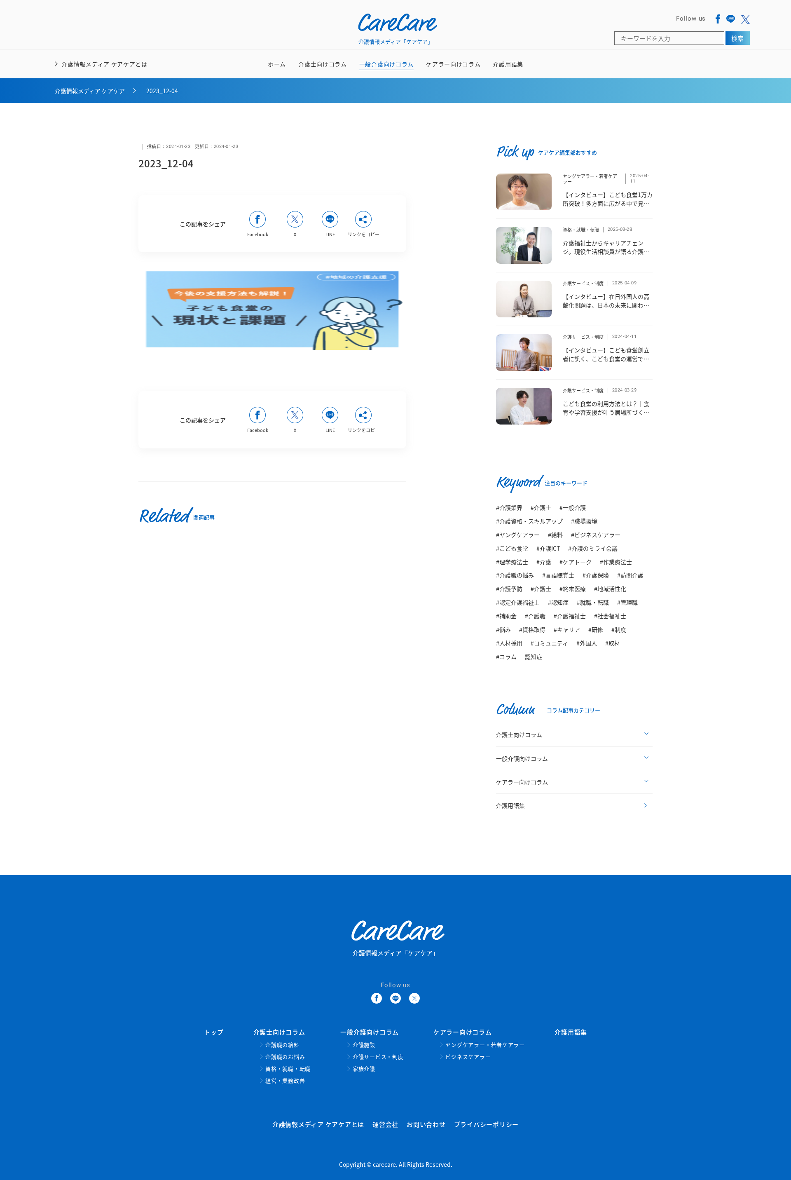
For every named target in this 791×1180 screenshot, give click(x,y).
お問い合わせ (426, 1124)
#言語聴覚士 (558, 575)
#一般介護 (572, 507)
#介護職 (535, 616)
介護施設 (364, 1045)
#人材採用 (509, 643)
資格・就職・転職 (581, 229)
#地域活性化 (610, 588)
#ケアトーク (575, 562)
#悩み (503, 629)
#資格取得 (532, 629)
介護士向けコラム (322, 69)
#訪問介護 (630, 575)
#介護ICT (548, 548)
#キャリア (567, 629)
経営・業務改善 (285, 1081)
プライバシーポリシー (486, 1124)
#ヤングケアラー (518, 534)
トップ (213, 1032)
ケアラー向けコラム (453, 69)
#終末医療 (572, 588)
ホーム (277, 64)
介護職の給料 (282, 1045)
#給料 (555, 534)
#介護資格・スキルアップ (529, 521)
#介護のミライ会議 (593, 548)
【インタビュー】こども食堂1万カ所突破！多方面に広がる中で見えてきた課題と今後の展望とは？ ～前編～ (608, 207)
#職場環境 (584, 521)
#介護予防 (509, 588)
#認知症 (558, 602)
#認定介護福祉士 (518, 602)
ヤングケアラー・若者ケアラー (590, 179)
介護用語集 (508, 64)
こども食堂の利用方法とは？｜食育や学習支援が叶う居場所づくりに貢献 (606, 412)
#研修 (595, 629)
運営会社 (385, 1124)
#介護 (543, 562)
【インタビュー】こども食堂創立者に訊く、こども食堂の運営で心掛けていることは (606, 358)
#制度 (618, 629)
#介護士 (541, 507)
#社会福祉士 (610, 616)
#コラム (506, 656)
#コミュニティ (549, 643)
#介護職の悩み (515, 575)
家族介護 (364, 1069)
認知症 (533, 656)
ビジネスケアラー (468, 1057)
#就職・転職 (593, 602)
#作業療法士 (616, 562)
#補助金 (506, 616)
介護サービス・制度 (583, 283)
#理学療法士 (512, 562)
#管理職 (627, 602)
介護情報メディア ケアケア (90, 91)
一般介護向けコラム (386, 69)
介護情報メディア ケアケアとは (104, 64)
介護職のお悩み (285, 1057)
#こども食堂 (512, 548)
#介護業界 (509, 507)
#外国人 (586, 643)
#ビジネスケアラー (595, 534)
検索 (737, 38)
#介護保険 (596, 575)
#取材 (612, 643)
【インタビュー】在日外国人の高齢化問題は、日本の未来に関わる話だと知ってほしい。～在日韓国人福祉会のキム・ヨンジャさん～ (606, 309)
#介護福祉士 (570, 616)
